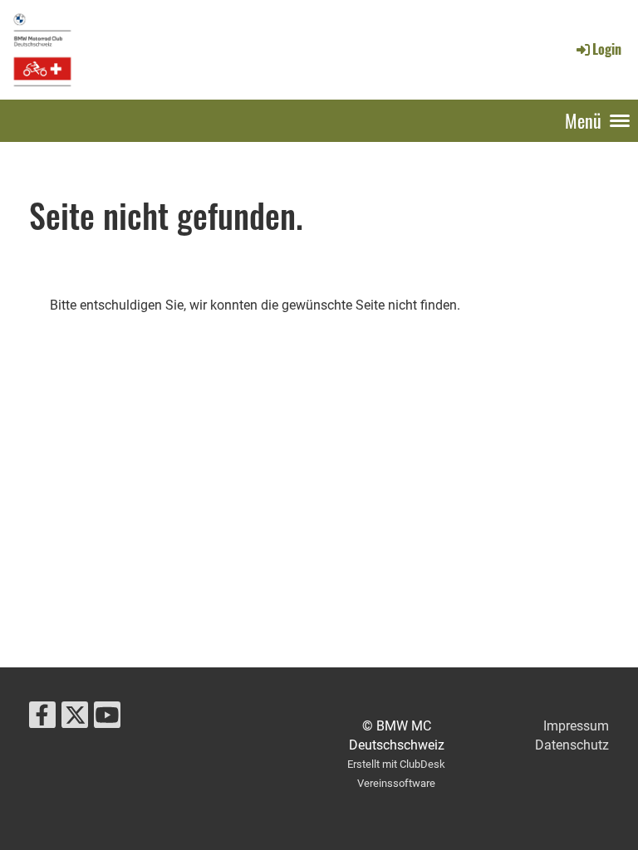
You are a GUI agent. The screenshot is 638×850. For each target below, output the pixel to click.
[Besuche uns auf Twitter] (74, 719)
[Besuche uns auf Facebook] (42, 719)
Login (606, 49)
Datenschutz (572, 745)
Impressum (576, 726)
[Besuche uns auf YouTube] (107, 719)
